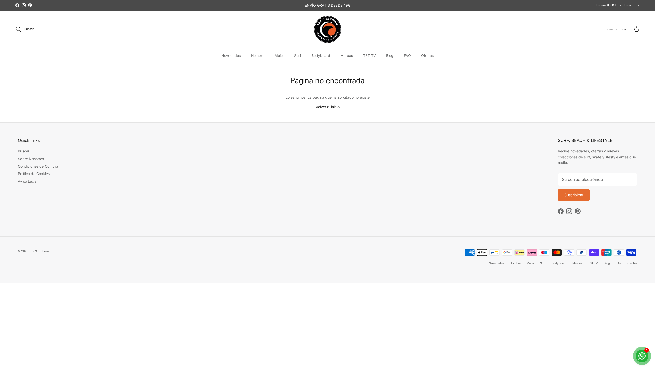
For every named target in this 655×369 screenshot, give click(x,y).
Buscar (23, 151)
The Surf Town (39, 251)
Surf (297, 55)
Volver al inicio (328, 107)
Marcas (346, 55)
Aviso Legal (27, 181)
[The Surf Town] (327, 29)
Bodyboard (320, 55)
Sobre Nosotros (31, 159)
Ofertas (427, 55)
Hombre (257, 55)
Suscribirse (573, 195)
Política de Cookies (34, 173)
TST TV (369, 55)
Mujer (279, 55)
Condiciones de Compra (38, 166)
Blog (390, 55)
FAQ (407, 55)
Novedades (231, 55)
